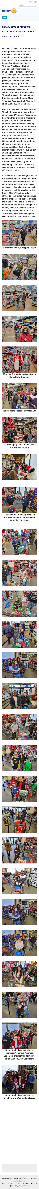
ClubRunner (17, 1178)
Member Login (32, 2)
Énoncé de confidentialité (11, 1183)
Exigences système (22, 1185)
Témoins (26, 1183)
